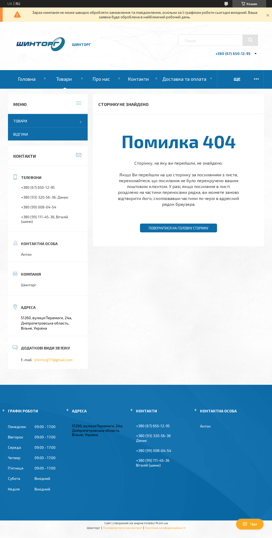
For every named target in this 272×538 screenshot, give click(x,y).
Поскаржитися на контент (122, 528)
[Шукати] (250, 40)
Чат (253, 524)
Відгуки (20, 134)
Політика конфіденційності (165, 528)
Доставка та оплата (184, 79)
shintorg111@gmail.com (53, 359)
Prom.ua (162, 523)
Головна (27, 79)
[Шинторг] (40, 52)
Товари (64, 79)
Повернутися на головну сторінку (178, 228)
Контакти (138, 79)
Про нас (101, 79)
